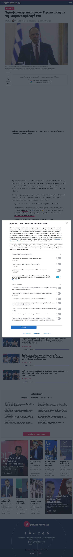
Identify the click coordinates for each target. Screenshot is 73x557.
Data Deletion (26, 333)
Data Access (36, 333)
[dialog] (36, 278)
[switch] (58, 258)
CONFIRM (23, 327)
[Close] (67, 223)
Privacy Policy (46, 333)
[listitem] (36, 254)
